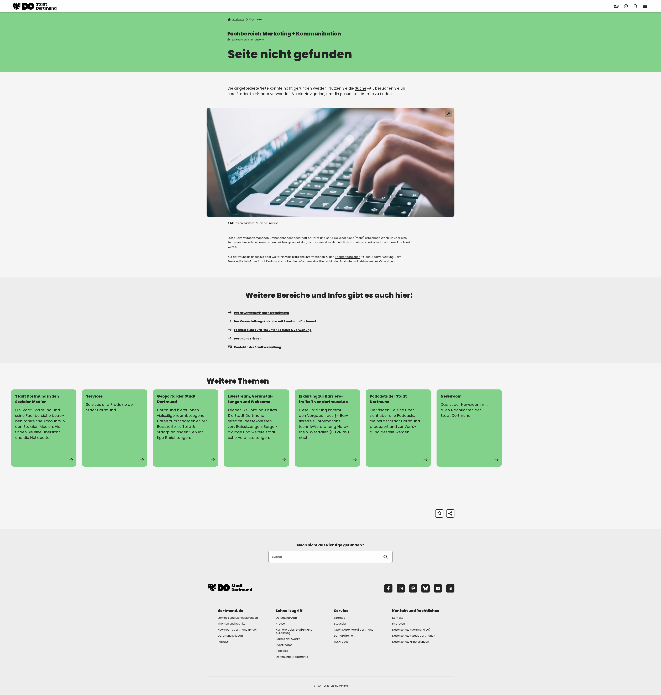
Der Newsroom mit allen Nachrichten (261, 313)
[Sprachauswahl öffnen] (616, 6)
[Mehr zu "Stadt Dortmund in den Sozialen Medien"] (43, 428)
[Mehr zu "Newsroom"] (469, 428)
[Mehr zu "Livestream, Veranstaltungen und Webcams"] (256, 428)
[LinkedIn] (450, 588)
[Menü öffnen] (645, 6)
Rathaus (223, 642)
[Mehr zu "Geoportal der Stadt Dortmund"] (185, 428)
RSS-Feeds (341, 642)
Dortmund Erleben (247, 339)
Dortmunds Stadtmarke (292, 657)
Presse (280, 624)
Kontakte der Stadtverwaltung (257, 347)
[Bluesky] (425, 588)
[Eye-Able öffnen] (626, 6)
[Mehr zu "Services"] (114, 428)
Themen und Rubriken (232, 624)
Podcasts (282, 651)
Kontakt (397, 618)
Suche (360, 88)
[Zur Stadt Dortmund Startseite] (34, 6)
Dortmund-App (286, 618)
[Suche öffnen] (635, 6)
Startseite (238, 19)
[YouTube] (438, 588)
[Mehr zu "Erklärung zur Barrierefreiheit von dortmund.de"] (327, 428)
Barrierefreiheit (344, 636)
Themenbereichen (347, 257)
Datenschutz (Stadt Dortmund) (413, 636)
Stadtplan (340, 624)
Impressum (399, 624)
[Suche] (385, 557)
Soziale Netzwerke (288, 639)
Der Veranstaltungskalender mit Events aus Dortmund (275, 321)
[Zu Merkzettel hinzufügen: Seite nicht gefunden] (439, 513)
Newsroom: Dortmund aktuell (237, 630)
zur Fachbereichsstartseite (248, 39)
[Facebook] (388, 588)
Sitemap (339, 618)
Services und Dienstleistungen (238, 618)
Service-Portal (238, 261)
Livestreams (284, 645)
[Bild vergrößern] (448, 113)
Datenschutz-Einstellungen (410, 641)
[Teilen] (450, 513)
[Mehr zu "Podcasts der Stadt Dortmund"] (398, 428)
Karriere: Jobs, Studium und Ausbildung (294, 631)
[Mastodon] (413, 588)
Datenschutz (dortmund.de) (411, 630)
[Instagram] (401, 588)
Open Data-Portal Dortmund (353, 630)
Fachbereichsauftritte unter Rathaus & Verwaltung (272, 330)
